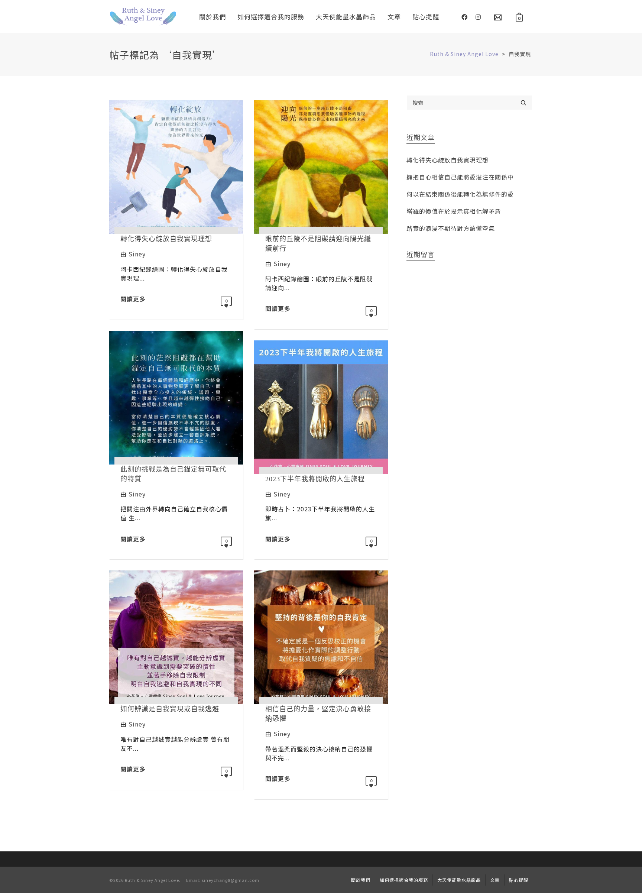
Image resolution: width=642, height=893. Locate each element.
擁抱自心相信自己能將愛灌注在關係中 (460, 176)
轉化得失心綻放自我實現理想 (447, 159)
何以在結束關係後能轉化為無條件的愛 (460, 194)
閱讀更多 (133, 298)
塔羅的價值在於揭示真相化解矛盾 (453, 211)
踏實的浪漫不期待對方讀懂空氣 (450, 228)
